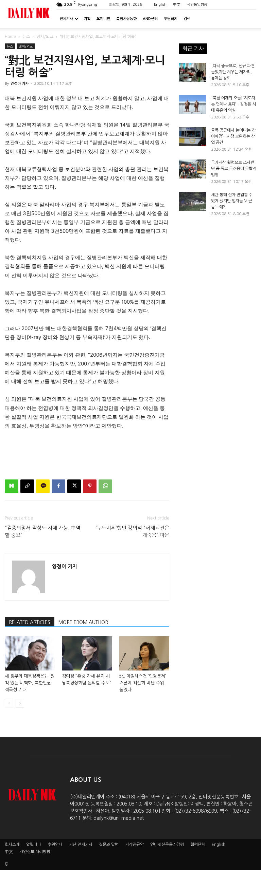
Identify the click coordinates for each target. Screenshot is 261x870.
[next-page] (20, 703)
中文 (176, 4)
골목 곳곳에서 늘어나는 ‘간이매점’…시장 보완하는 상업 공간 (233, 136)
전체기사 (66, 19)
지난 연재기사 (80, 845)
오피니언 (103, 19)
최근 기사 (193, 48)
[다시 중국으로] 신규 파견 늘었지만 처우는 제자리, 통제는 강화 (233, 72)
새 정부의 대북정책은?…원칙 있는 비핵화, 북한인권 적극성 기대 (30, 683)
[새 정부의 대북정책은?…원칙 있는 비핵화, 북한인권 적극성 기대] (30, 653)
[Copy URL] (27, 486)
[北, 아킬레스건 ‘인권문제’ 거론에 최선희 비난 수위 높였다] (144, 653)
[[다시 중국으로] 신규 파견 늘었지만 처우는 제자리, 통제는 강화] (192, 72)
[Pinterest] (90, 486)
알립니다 (33, 845)
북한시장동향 (126, 19)
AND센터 (150, 19)
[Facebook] (58, 486)
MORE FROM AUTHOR (83, 622)
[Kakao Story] (43, 486)
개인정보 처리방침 (34, 852)
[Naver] (11, 486)
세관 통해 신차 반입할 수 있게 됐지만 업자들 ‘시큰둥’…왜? (232, 201)
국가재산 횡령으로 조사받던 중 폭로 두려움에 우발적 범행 (233, 168)
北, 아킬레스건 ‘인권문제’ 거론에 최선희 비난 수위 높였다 (142, 683)
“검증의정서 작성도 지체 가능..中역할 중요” (43, 531)
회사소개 (12, 845)
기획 (87, 19)
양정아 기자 (20, 84)
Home (10, 37)
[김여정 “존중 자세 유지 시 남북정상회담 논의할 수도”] (87, 653)
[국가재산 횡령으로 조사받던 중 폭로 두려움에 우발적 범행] (192, 168)
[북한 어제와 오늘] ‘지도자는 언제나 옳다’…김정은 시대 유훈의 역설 (233, 104)
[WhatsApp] (105, 486)
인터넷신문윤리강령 (167, 845)
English (160, 4)
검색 (187, 19)
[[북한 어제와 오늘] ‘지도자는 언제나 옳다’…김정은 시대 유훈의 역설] (192, 104)
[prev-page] (9, 703)
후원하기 (170, 19)
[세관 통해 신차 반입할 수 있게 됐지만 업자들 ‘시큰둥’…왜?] (192, 201)
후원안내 (55, 845)
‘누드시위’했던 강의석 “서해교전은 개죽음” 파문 (132, 531)
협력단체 (197, 845)
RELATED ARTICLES (29, 622)
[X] (74, 486)
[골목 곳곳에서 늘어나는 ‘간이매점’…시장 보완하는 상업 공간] (192, 136)
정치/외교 (44, 37)
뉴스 (26, 37)
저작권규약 (134, 845)
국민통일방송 (197, 4)
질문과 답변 (109, 845)
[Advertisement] (87, 449)
